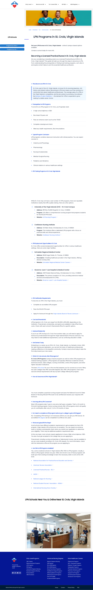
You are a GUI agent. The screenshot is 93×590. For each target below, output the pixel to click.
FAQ (78, 587)
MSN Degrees (74, 4)
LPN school (40, 367)
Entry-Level (28, 4)
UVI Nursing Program (49, 217)
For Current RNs (53, 4)
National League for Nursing (42, 479)
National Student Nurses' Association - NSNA (47, 483)
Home (30, 30)
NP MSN (64, 4)
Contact (63, 587)
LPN (39, 30)
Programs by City (11, 49)
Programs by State (11, 45)
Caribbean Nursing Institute (51, 235)
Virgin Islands (45, 30)
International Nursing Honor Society (44, 488)
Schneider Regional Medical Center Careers (56, 262)
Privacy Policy (71, 587)
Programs (35, 30)
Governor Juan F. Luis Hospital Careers (55, 280)
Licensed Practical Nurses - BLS (43, 469)
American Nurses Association (42, 465)
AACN (35, 474)
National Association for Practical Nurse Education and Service (52, 460)
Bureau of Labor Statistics (44, 96)
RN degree (41, 417)
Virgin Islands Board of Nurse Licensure (65, 313)
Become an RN (40, 4)
